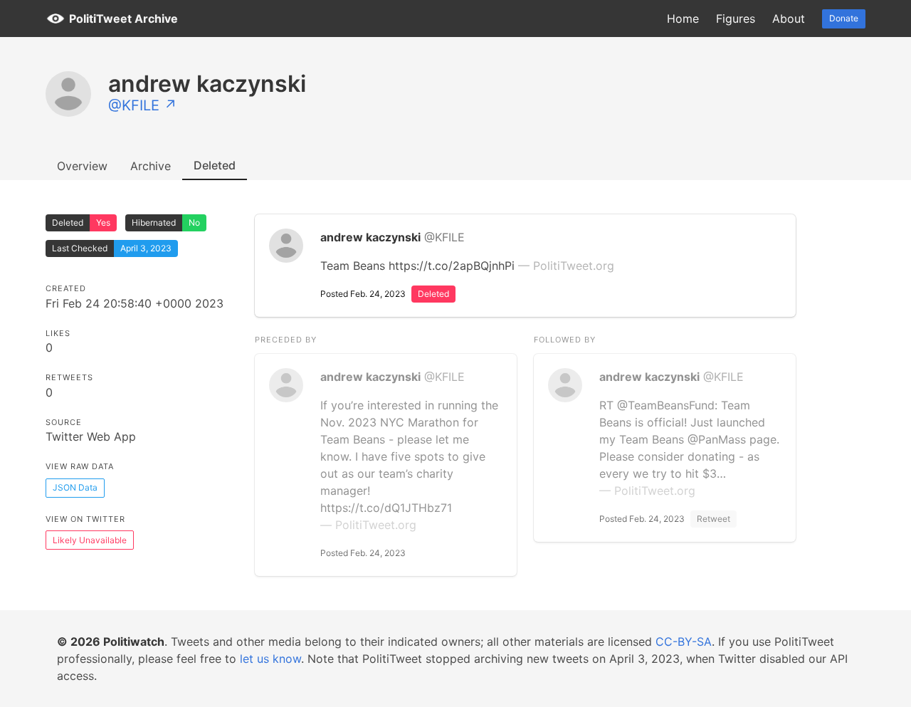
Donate (843, 18)
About (788, 18)
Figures (735, 18)
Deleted (215, 165)
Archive (150, 166)
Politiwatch (133, 641)
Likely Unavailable (90, 540)
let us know (270, 658)
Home (683, 18)
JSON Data (75, 487)
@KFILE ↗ (142, 105)
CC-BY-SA (683, 641)
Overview (82, 166)
